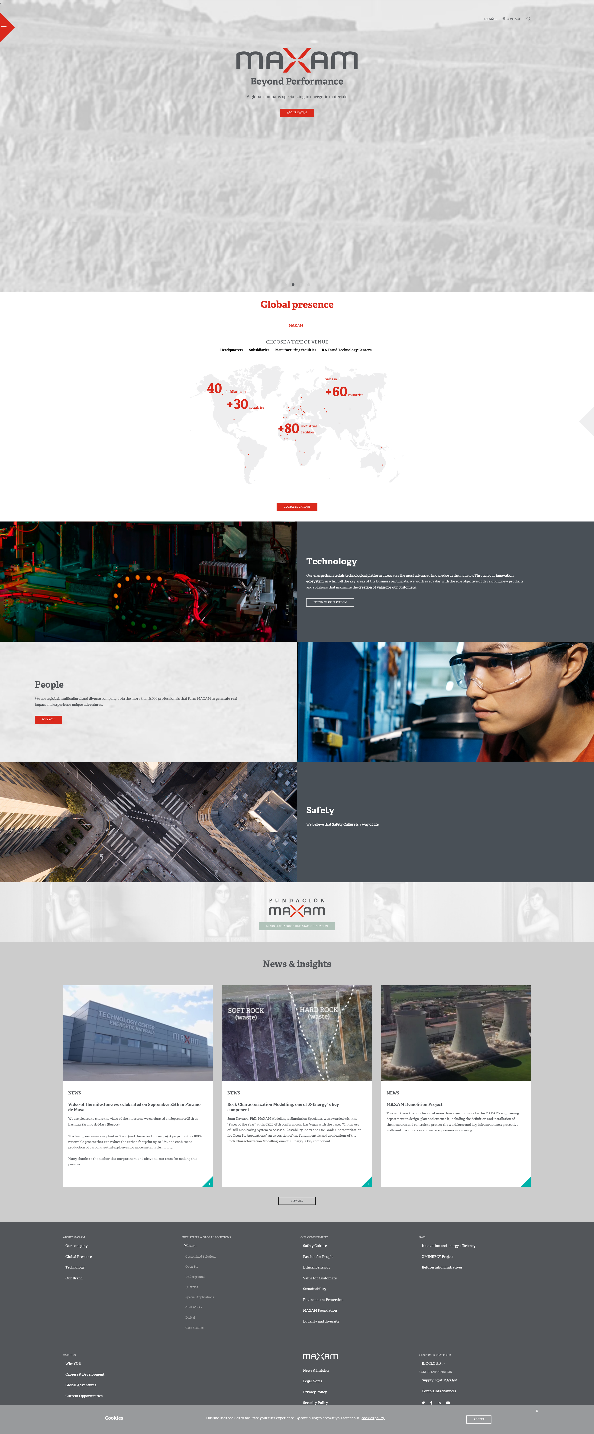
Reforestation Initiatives (442, 1267)
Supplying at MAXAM (439, 1380)
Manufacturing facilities (295, 350)
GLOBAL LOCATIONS (297, 507)
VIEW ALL (297, 1201)
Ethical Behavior (316, 1267)
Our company (76, 1246)
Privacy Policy (315, 1392)
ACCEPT (479, 1419)
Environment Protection (323, 1300)
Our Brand (74, 1278)
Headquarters (231, 350)
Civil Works (193, 1307)
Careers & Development (84, 1375)
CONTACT (513, 19)
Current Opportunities (84, 1396)
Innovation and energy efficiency (448, 1246)
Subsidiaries (259, 350)
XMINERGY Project (438, 1257)
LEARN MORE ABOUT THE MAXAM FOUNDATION (297, 926)
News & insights (316, 1371)
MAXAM (296, 325)
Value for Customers (320, 1278)
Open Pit (191, 1266)
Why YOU (48, 720)
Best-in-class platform (330, 602)
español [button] (490, 19)
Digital (190, 1317)
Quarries (191, 1287)
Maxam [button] (190, 1246)
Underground (195, 1276)
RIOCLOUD (432, 1364)
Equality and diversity (321, 1321)
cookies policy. (373, 1418)
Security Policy (315, 1403)
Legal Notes (312, 1381)
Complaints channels (439, 1391)
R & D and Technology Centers (346, 350)
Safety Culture (315, 1246)
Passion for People (318, 1257)
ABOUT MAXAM (297, 112)
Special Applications (199, 1297)
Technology (75, 1267)
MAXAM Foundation (320, 1311)
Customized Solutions (200, 1256)
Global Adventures (80, 1385)
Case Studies (194, 1327)
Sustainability (314, 1289)
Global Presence (78, 1257)
